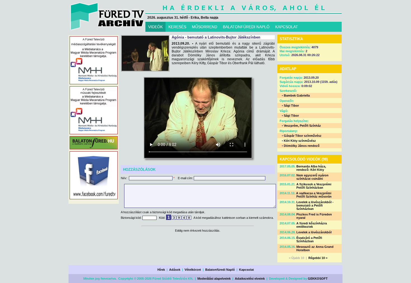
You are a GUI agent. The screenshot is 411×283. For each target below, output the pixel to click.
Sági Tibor (291, 105)
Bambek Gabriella (297, 95)
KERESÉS (177, 27)
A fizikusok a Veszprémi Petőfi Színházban (313, 186)
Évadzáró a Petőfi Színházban (309, 239)
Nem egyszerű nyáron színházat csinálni (312, 177)
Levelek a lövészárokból (314, 232)
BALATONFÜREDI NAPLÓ (246, 27)
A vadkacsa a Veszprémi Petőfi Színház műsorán (314, 194)
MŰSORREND (204, 27)
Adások (174, 269)
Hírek (161, 269)
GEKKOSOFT (318, 278)
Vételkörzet (193, 269)
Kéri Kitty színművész (300, 140)
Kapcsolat (246, 269)
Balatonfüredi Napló (220, 269)
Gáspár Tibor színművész (303, 135)
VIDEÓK (155, 27)
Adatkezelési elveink (250, 278)
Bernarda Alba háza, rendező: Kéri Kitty (311, 168)
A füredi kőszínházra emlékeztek (311, 225)
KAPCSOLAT (286, 27)
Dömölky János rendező (302, 145)
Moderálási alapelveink (214, 278)
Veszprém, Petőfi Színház (302, 125)
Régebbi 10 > (317, 258)
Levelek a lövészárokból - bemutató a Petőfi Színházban (315, 205)
